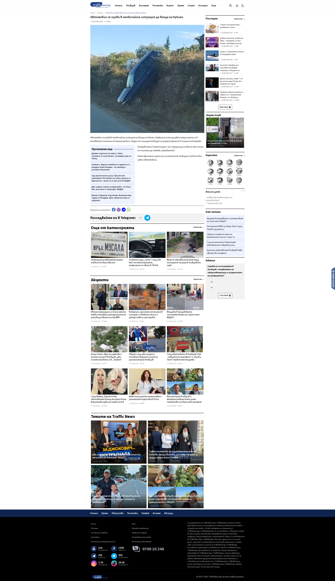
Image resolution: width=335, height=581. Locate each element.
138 (237, 86)
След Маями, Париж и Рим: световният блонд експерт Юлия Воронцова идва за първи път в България (108, 399)
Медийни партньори (140, 528)
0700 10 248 (153, 549)
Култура (203, 5)
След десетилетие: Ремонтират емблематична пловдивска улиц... (221, 244)
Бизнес (170, 5)
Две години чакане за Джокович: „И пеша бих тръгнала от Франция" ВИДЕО (116, 456)
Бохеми (157, 513)
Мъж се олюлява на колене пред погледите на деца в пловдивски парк (184, 263)
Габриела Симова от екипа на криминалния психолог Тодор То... (221, 236)
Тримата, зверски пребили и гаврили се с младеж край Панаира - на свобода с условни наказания (231, 96)
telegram (124, 210)
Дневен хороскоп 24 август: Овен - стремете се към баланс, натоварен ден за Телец (231, 42)
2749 (104, 364)
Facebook (114, 210)
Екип (134, 524)
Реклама (94, 528)
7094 (163, 462)
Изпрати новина (333, 278)
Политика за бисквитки (142, 541)
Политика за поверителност (103, 541)
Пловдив (130, 5)
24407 (105, 321)
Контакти (95, 537)
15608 (222, 146)
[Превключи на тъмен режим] (242, 5)
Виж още (224, 107)
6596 (106, 506)
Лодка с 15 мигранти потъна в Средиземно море (232, 53)
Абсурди (168, 513)
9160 (180, 406)
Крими (181, 5)
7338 (180, 269)
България (144, 5)
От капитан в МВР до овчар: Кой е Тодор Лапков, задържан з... (224, 228)
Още (213, 5)
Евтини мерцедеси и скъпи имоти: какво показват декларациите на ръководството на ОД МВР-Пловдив (108, 315)
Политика (157, 5)
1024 (104, 267)
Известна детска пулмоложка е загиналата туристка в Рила (145, 398)
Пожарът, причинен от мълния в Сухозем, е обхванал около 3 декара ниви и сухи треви (146, 315)
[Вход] (230, 6)
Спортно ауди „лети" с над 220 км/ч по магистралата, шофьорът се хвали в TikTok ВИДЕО (145, 263)
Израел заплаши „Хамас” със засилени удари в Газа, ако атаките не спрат (231, 81)
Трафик (145, 513)
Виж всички (198, 227)
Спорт (191, 5)
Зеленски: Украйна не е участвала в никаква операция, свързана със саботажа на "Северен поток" (230, 70)
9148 (163, 506)
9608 (142, 403)
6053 (142, 269)
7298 (106, 462)
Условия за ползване (99, 533)
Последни (212, 18)
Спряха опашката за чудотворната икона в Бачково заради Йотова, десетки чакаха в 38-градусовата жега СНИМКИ (174, 454)
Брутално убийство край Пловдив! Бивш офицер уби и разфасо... (224, 251)
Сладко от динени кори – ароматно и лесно (230, 26)
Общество (118, 513)
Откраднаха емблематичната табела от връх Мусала (107, 261)
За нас (93, 524)
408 (237, 46)
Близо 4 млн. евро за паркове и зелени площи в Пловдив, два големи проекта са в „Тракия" (106, 357)
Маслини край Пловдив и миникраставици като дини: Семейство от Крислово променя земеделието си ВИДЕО (184, 399)
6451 (237, 100)
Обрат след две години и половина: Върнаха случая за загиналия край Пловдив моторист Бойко (143, 357)
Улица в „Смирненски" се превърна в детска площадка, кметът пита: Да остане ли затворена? (116, 499)
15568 (105, 406)
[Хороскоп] (225, 184)
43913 (181, 321)
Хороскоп (211, 155)
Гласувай (223, 295)
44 (237, 33)
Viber (119, 210)
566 (142, 321)
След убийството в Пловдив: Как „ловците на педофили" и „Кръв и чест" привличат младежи (184, 357)
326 (237, 73)
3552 (180, 364)
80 (237, 60)
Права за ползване (139, 533)
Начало (118, 5)
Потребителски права (141, 537)
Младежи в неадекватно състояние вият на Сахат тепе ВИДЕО (183, 315)
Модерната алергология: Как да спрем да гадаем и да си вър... (224, 142)
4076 (142, 364)
